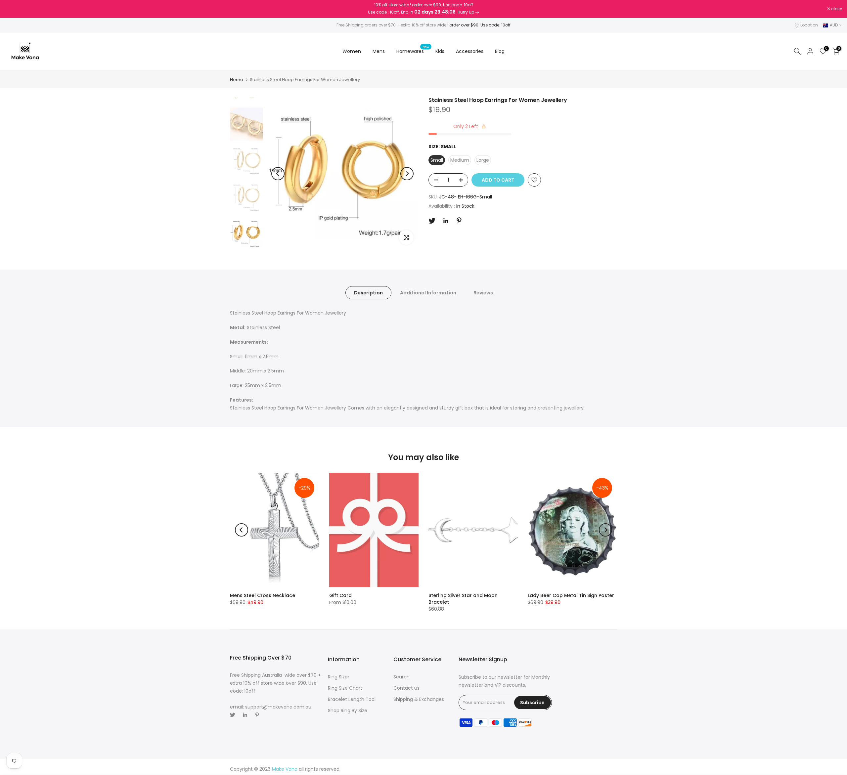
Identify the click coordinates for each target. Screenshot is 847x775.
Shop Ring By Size (347, 710)
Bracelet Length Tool (352, 699)
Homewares (412, 51)
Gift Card (340, 595)
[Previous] (278, 173)
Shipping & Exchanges (418, 699)
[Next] (407, 173)
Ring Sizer (338, 676)
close (14, 9)
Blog (500, 51)
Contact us (406, 688)
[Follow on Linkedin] (445, 221)
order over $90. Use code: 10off (480, 25)
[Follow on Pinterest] (459, 220)
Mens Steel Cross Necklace (262, 595)
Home (236, 79)
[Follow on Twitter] (431, 220)
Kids (439, 51)
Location (809, 25)
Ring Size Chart (345, 688)
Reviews (483, 292)
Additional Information (428, 292)
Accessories (469, 51)
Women (351, 51)
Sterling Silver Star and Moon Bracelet (463, 598)
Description (368, 292)
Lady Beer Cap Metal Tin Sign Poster (571, 595)
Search (401, 676)
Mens (379, 51)
